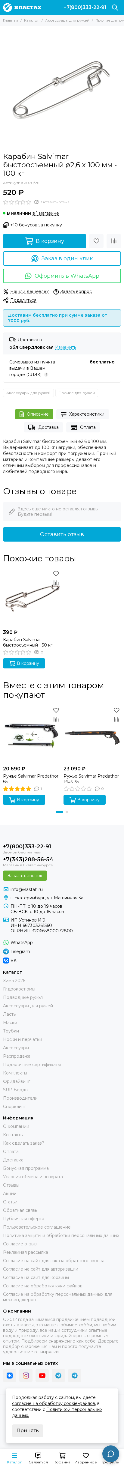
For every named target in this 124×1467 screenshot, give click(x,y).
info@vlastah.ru (27, 889)
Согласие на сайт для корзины (36, 1277)
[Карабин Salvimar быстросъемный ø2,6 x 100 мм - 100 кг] (62, 87)
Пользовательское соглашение (37, 1227)
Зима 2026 (14, 980)
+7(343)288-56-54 (28, 859)
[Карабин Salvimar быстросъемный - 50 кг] (31, 597)
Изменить (65, 347)
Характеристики (86, 414)
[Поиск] (115, 7)
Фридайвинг (16, 1081)
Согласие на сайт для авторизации (40, 1269)
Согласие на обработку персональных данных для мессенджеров (57, 1297)
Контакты (13, 1134)
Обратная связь (20, 1210)
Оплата (88, 427)
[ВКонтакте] (9, 1375)
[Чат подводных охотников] (74, 1375)
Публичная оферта (23, 1218)
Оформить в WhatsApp (67, 276)
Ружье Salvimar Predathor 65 (30, 778)
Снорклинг (14, 1106)
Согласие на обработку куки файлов (42, 1286)
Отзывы (11, 1185)
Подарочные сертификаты (32, 1064)
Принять (28, 1430)
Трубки (11, 1031)
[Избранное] (96, 241)
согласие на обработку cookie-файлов (53, 1403)
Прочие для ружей (77, 392)
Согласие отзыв (20, 1244)
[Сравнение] (114, 241)
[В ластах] (22, 7)
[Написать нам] (110, 1453)
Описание (38, 414)
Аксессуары (16, 1047)
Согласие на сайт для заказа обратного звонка (53, 1260)
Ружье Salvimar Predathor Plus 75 (91, 778)
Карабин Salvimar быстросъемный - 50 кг (27, 642)
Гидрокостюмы (19, 989)
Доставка (48, 427)
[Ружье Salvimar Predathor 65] (31, 734)
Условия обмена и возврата (33, 1176)
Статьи (10, 1202)
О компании (16, 1126)
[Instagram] (26, 1375)
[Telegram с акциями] (58, 1375)
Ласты (10, 1014)
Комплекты (15, 1073)
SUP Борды (15, 1089)
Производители (20, 1098)
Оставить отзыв (62, 534)
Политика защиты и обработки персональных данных (61, 1235)
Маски (10, 1022)
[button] (59, 812)
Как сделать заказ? (23, 1143)
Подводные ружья (23, 997)
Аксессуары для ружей (67, 20)
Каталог (31, 20)
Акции (10, 1193)
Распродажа (16, 1056)
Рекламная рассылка (25, 1252)
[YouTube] (42, 1375)
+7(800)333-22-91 (85, 7)
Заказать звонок (25, 875)
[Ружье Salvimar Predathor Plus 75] (92, 734)
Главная (10, 20)
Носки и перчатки (22, 1039)
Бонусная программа (26, 1168)
